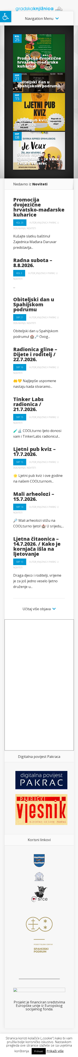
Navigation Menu (39, 18)
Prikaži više (55, 1051)
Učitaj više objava (37, 609)
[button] (5, 16)
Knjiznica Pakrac (47, 222)
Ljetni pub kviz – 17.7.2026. (33, 122)
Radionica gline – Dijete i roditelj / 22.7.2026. (35, 354)
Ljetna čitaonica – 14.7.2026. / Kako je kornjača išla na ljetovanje (36, 546)
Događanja (19, 228)
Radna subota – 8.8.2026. (32, 263)
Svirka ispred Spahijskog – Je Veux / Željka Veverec (39, 159)
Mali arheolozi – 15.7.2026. (33, 496)
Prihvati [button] (38, 1051)
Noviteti (31, 228)
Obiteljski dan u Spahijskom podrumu (38, 83)
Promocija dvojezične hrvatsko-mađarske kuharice (39, 62)
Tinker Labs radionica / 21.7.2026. (28, 404)
